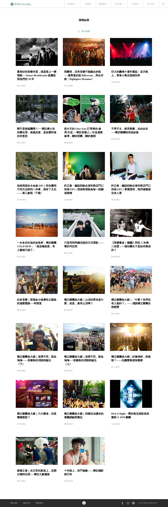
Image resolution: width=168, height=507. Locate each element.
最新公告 (26, 503)
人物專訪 (88, 4)
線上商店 (151, 4)
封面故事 (71, 4)
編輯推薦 (102, 4)
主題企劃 (118, 4)
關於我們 (14, 503)
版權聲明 (39, 503)
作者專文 (135, 4)
